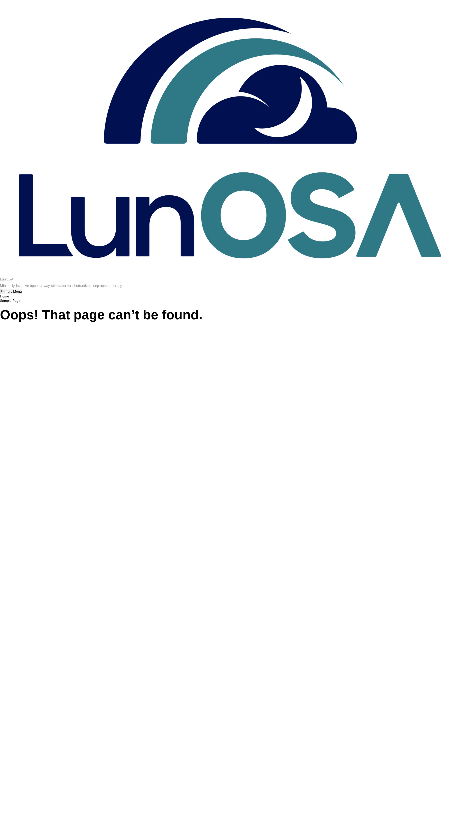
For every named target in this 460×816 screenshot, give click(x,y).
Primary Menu (11, 291)
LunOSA (6, 279)
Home (4, 296)
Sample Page (10, 300)
